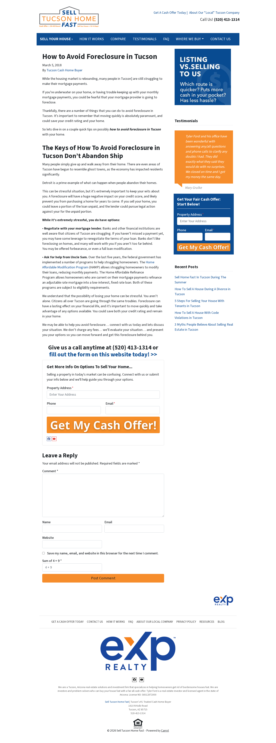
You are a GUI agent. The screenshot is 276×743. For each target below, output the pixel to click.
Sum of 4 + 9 (52, 561)
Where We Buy (188, 39)
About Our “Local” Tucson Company (214, 12)
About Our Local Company (154, 622)
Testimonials (144, 39)
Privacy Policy (186, 622)
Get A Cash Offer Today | (171, 12)
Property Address (60, 388)
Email (110, 403)
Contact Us (220, 39)
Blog (221, 622)
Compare (118, 39)
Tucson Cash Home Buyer (64, 70)
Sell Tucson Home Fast (117, 702)
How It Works (91, 39)
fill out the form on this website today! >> (103, 354)
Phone (51, 403)
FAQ (166, 39)
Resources (206, 622)
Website (48, 537)
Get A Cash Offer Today (67, 622)
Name (46, 522)
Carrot (165, 731)
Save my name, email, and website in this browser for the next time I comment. (102, 553)
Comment (50, 471)
